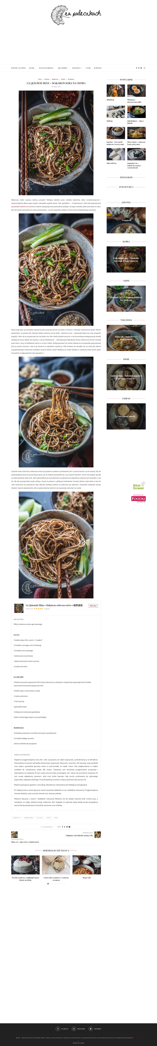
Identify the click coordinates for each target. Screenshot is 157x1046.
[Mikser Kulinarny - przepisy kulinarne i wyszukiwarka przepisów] (139, 482)
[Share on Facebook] (62, 827)
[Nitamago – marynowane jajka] (136, 90)
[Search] (144, 68)
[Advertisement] (78, 43)
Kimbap (110, 121)
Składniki (62, 68)
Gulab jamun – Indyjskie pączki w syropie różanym (126, 377)
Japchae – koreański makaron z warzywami (115, 143)
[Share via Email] (69, 827)
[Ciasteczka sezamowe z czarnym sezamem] (56, 864)
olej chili (40, 818)
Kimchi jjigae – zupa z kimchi (135, 122)
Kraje (31, 68)
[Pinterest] (141, 68)
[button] (14, 870)
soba (55, 818)
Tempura (126, 220)
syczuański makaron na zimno (22, 206)
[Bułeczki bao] (116, 154)
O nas (88, 68)
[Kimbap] (116, 112)
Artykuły (76, 68)
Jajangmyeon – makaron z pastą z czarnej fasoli (134, 165)
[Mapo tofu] (87, 864)
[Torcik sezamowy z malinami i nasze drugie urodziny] (25, 864)
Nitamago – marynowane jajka (134, 101)
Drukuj (94, 606)
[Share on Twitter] (64, 827)
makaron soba (28, 818)
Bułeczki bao (112, 163)
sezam (48, 818)
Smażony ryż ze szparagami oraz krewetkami (126, 298)
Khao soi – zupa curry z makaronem (126, 338)
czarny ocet (16, 818)
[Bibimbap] (116, 90)
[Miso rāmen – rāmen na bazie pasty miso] (136, 133)
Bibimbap (110, 100)
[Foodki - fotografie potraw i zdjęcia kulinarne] (138, 495)
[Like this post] (60, 827)
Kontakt (98, 68)
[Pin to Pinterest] (67, 827)
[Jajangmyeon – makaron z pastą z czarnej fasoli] (136, 154)
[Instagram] (138, 68)
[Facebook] (136, 68)
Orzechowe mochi (126, 416)
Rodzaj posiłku (46, 68)
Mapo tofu (87, 878)
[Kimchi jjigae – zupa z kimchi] (136, 112)
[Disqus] (56, 919)
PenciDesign (137, 1038)
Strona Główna (18, 68)
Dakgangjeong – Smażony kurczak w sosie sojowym (126, 259)
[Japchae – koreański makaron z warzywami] (116, 133)
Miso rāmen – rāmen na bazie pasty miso (136, 143)
